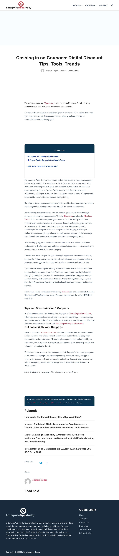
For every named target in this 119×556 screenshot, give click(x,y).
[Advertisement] (59, 28)
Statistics (90, 5)
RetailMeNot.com (48, 332)
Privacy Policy (85, 533)
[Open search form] (112, 5)
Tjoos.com (48, 103)
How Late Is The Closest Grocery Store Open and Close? (53, 417)
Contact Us (84, 522)
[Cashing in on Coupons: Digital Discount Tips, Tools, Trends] (40, 463)
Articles (77, 5)
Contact (103, 5)
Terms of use (85, 529)
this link (65, 291)
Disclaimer (83, 526)
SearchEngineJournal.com (80, 313)
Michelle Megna (52, 71)
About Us (83, 519)
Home (81, 515)
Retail (27, 471)
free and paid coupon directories (69, 323)
